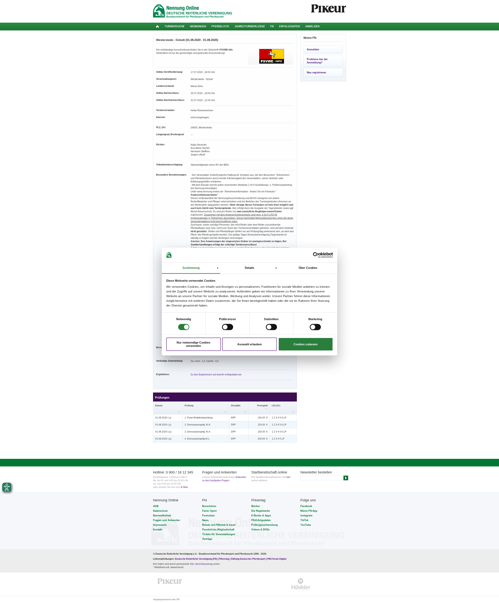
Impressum (160, 524)
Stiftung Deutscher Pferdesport (248, 559)
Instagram (306, 515)
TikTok (304, 520)
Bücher (255, 506)
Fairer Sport (209, 510)
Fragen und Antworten (166, 520)
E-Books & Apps (261, 515)
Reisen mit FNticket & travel (218, 524)
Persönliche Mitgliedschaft (218, 529)
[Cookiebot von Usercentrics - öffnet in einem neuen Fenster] (316, 255)
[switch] (227, 327)
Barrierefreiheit (162, 515)
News (205, 520)
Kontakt (157, 529)
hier (288, 477)
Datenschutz (160, 510)
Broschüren (209, 506)
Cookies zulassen (306, 344)
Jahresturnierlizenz (250, 26)
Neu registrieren (316, 72)
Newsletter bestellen (316, 472)
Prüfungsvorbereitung (264, 524)
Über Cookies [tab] (308, 268)
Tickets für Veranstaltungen (218, 534)
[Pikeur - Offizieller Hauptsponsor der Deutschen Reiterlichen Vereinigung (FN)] (170, 583)
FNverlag (224, 559)
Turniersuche (175, 26)
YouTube (305, 524)
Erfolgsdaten (289, 26)
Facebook (306, 506)
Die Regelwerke (260, 510)
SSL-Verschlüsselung (201, 564)
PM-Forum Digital (276, 559)
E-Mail (184, 487)
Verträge (207, 538)
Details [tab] (249, 268)
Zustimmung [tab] (191, 268)
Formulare (208, 515)
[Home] (157, 26)
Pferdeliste (220, 26)
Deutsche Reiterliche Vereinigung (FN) (196, 559)
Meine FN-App (308, 510)
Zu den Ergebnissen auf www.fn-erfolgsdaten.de (216, 374)
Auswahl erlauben (249, 344)
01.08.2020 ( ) (163, 417)
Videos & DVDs (260, 529)
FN (272, 26)
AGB (155, 506)
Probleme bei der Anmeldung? (317, 61)
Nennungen (198, 26)
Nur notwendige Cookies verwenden (193, 344)
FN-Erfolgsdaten (261, 520)
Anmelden (312, 26)
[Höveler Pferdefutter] (301, 583)
